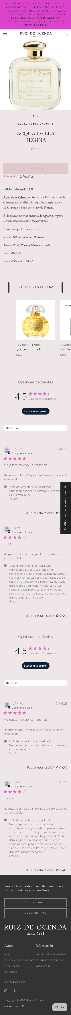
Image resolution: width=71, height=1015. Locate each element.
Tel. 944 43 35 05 (15, 982)
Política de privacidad (50, 960)
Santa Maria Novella (35, 124)
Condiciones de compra (51, 954)
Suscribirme (36, 912)
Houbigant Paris (28, 345)
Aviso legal (43, 966)
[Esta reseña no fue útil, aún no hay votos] (63, 616)
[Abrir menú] (5, 34)
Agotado (35, 168)
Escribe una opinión (35, 411)
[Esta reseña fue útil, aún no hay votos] (57, 513)
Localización (12, 966)
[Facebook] (14, 991)
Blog (7, 954)
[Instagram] (5, 991)
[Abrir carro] (66, 35)
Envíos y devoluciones (19, 960)
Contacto (10, 972)
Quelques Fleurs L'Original (35, 349)
